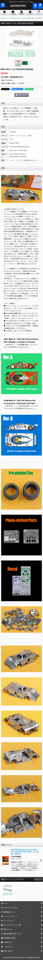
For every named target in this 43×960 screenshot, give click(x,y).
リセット (39, 879)
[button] (3, 5)
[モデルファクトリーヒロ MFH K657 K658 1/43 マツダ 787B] (21, 43)
